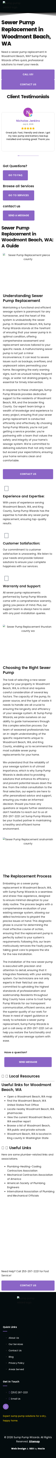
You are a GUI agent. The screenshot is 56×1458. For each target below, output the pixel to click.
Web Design (18, 1448)
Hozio (41, 1448)
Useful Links (20, 1147)
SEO (31, 1448)
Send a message (18, 215)
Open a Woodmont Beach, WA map (29, 1096)
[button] (52, 6)
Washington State (37, 1138)
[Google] (6, 1406)
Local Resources (24, 1076)
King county (14, 1138)
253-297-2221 (11, 816)
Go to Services (18, 195)
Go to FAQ (15, 175)
